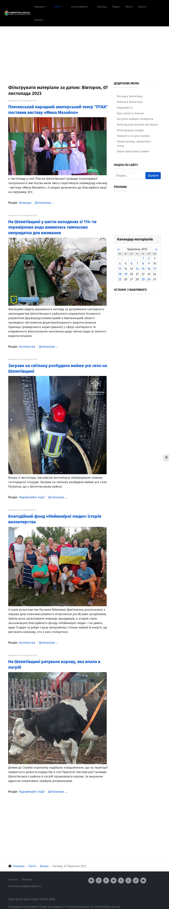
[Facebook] (106, 880)
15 (143, 269)
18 (119, 274)
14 (137, 269)
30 (148, 279)
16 (148, 269)
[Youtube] (143, 880)
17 (154, 269)
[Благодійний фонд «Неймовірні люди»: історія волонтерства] (57, 566)
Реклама (27, 879)
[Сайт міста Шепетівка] (17, 13)
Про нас (13, 879)
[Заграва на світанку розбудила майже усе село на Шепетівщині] (57, 425)
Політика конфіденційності (24, 886)
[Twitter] (114, 880)
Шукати (153, 175)
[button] (41, 6)
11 (120, 269)
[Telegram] (91, 880)
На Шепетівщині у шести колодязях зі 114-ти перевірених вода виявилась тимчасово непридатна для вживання (52, 227)
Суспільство (27, 346)
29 (143, 279)
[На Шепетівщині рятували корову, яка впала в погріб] (57, 718)
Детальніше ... (44, 203)
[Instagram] (128, 880)
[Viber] (99, 880)
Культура (25, 203)
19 (125, 274)
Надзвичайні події (32, 497)
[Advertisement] (84, 50)
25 (119, 279)
